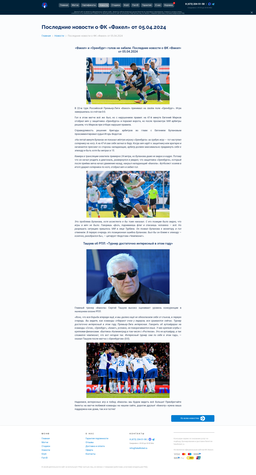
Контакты (90, 454)
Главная (46, 438)
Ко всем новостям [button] (190, 418)
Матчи (45, 442)
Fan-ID (45, 458)
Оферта (89, 450)
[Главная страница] (45, 5)
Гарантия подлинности (97, 438)
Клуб (44, 454)
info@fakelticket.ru (138, 448)
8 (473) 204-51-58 (195, 4)
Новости (46, 450)
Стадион (46, 446)
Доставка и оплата (95, 446)
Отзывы (90, 442)
